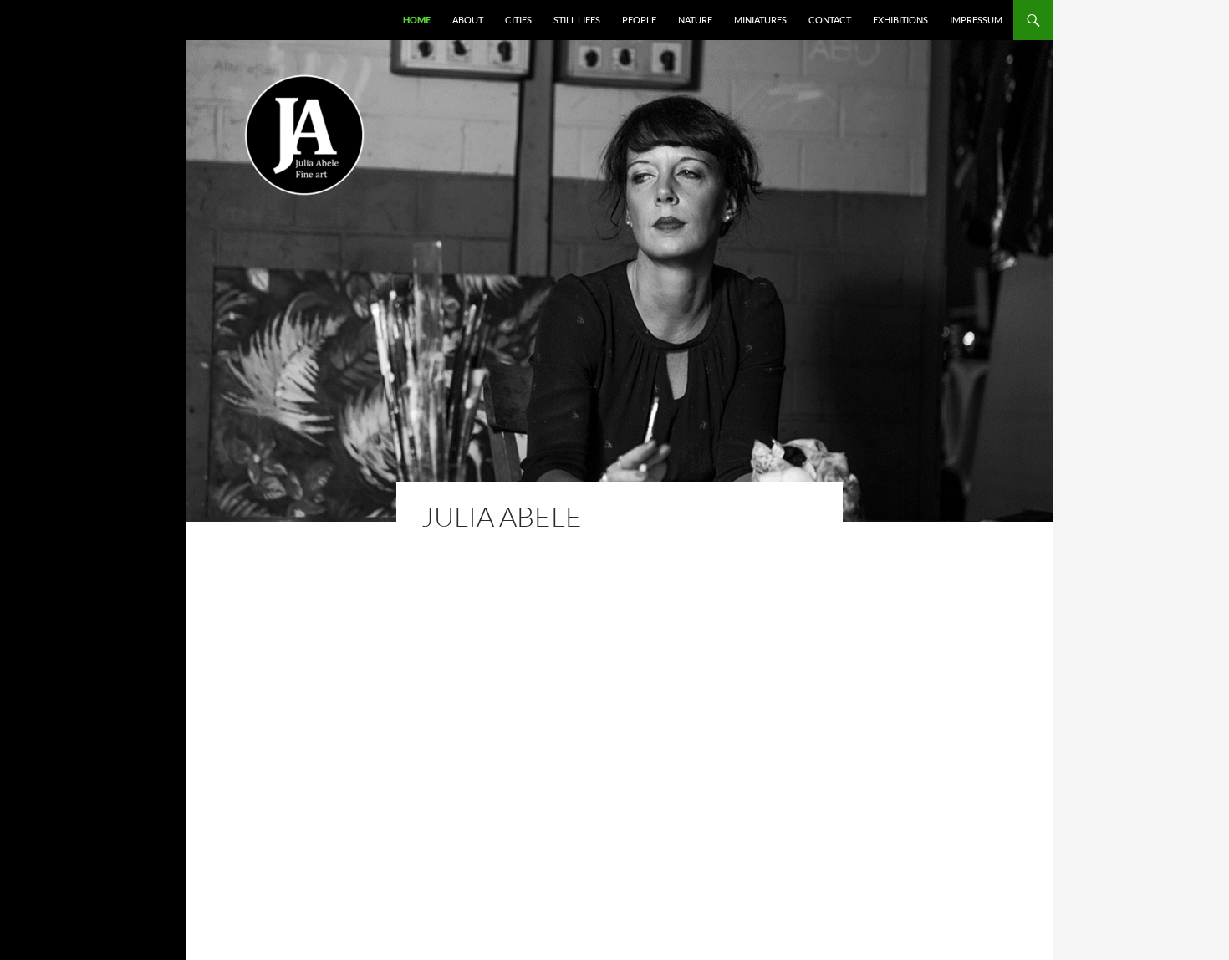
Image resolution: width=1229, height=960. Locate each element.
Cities (518, 19)
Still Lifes (576, 19)
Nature (695, 19)
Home (417, 19)
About (467, 19)
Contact (829, 19)
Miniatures (760, 19)
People (639, 19)
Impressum (976, 19)
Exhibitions (900, 19)
